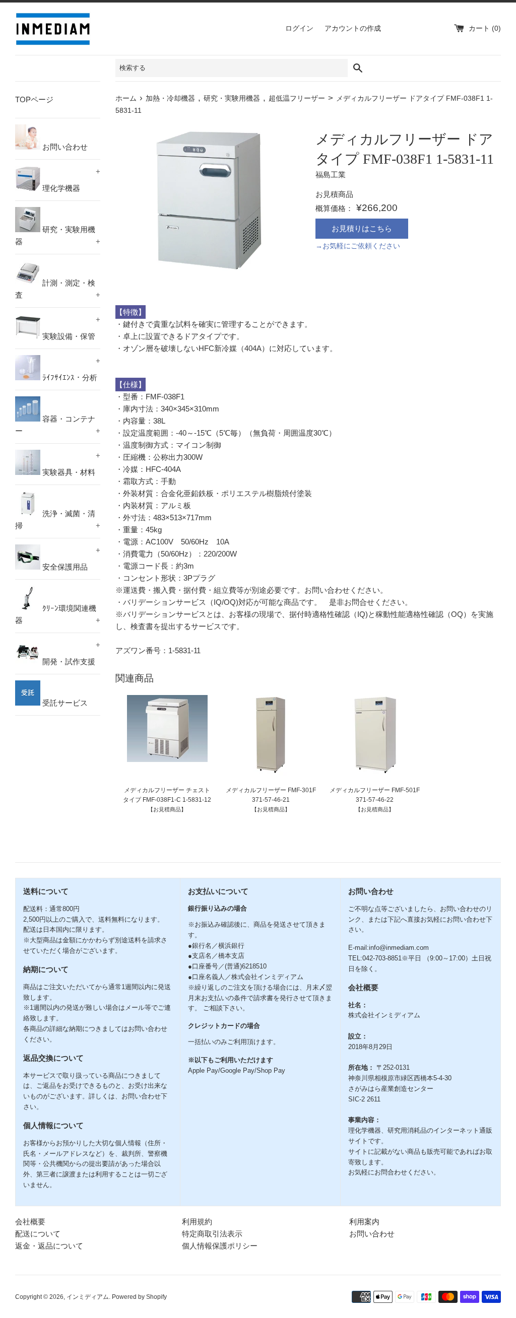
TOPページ (34, 99)
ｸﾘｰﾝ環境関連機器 (57, 614)
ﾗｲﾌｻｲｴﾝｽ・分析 (70, 369)
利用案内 (364, 1221)
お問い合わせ (64, 147)
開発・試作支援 (70, 653)
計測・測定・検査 (57, 289)
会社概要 (30, 1221)
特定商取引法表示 (212, 1233)
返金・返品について (49, 1245)
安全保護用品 (70, 558)
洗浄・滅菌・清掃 (57, 519)
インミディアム (88, 1296)
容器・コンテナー (57, 424)
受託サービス (64, 703)
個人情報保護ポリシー (219, 1245)
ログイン (299, 28)
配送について (37, 1233)
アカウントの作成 (353, 28)
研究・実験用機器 (57, 235)
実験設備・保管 (70, 327)
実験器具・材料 (70, 463)
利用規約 (197, 1221)
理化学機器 (70, 179)
